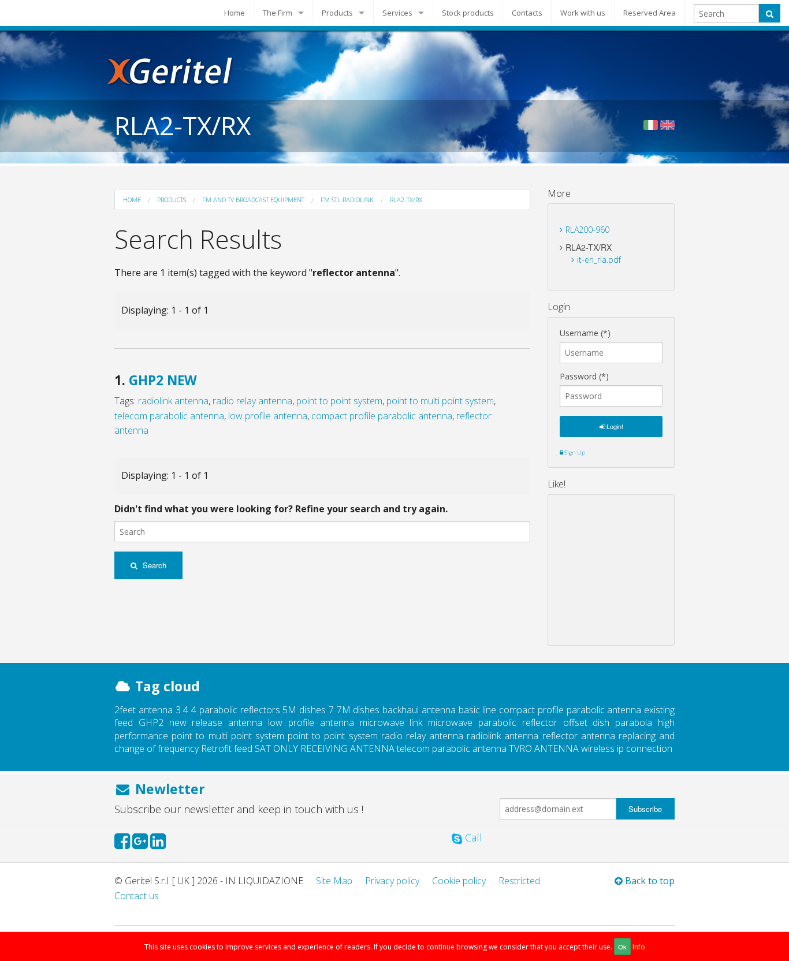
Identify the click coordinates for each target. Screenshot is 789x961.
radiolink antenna (173, 400)
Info (638, 947)
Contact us (136, 895)
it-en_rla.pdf (599, 259)
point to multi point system (440, 400)
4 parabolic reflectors (235, 709)
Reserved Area (649, 13)
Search (153, 565)
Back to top (649, 880)
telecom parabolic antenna (169, 415)
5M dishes (304, 709)
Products (337, 13)
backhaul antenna (419, 709)
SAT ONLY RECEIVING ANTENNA (324, 748)
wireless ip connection (626, 748)
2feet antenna (143, 709)
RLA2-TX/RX (406, 199)
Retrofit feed (226, 748)
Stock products (468, 13)
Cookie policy (459, 880)
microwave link (391, 722)
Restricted (519, 880)
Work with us (582, 13)
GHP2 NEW (163, 380)
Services (397, 13)
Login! (614, 426)
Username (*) (585, 333)
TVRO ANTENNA (544, 748)
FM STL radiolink (347, 199)
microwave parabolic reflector (492, 722)
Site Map (334, 880)
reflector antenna (578, 735)
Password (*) (584, 377)
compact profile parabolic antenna (381, 415)
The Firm (277, 13)
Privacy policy (392, 880)
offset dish (586, 722)
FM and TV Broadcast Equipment (253, 199)
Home (234, 13)
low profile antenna (267, 415)
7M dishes (358, 709)
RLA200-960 (587, 229)
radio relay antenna (252, 400)
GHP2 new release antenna (200, 722)
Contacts (527, 13)
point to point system (339, 400)
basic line (478, 709)
